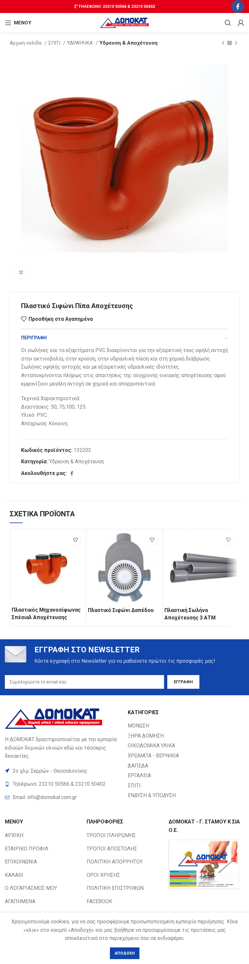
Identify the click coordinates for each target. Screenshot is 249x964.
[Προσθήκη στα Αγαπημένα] (75, 540)
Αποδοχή (124, 953)
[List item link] (63, 797)
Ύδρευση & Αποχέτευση (129, 43)
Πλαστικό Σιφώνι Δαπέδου (121, 610)
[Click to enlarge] (21, 272)
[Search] (227, 22)
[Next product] (236, 43)
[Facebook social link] (237, 6)
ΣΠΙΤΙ (55, 43)
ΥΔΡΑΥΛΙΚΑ (80, 43)
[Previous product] (223, 43)
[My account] (240, 22)
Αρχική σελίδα (26, 43)
